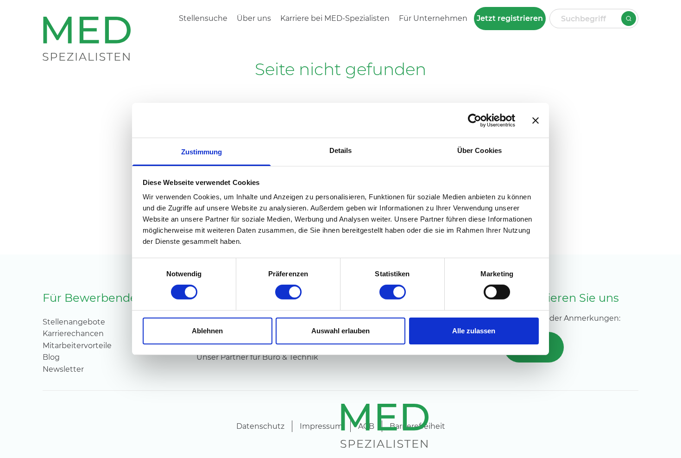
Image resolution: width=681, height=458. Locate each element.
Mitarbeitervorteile (77, 345)
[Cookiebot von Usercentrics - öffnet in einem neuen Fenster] (474, 120)
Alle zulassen (473, 331)
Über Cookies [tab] (479, 150)
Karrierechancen (73, 333)
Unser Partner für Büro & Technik (257, 357)
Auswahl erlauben (340, 331)
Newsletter (63, 369)
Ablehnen (207, 331)
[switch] (288, 292)
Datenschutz (260, 426)
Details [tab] (340, 150)
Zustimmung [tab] (201, 152)
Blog (51, 357)
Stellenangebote (74, 322)
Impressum (321, 426)
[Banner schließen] (535, 120)
